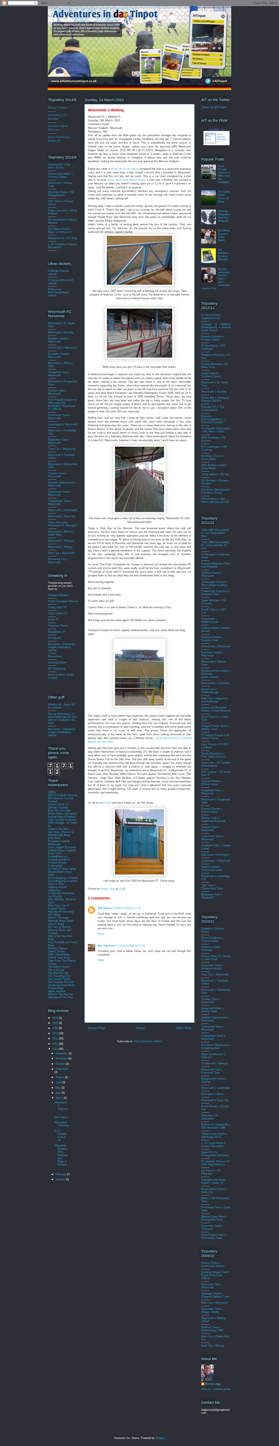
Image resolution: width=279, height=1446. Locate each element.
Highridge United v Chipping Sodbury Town (215, 1295)
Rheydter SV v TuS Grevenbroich (212, 408)
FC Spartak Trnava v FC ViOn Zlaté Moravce (215, 1163)
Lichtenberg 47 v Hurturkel (57, 116)
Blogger (159, 1437)
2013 (55, 1033)
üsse (62, 173)
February (61, 1174)
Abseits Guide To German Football (58, 806)
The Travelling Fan (59, 975)
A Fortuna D (55, 280)
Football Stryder (57, 862)
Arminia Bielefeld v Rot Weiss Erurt (214, 366)
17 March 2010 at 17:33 (131, 945)
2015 (55, 1022)
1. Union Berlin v (213, 1144)
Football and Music (59, 859)
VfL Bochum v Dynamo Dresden (224, 254)
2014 (55, 1028)
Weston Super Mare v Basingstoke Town (214, 1218)
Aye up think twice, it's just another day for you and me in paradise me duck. (62, 718)
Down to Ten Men (58, 828)
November (62, 1058)
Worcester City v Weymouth (58, 561)
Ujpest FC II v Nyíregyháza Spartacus (215, 1154)
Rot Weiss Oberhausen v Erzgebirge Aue (216, 1046)
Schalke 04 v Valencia (214, 1063)
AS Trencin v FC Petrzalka (211, 1172)
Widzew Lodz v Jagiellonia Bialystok (213, 819)
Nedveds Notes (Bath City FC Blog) (60, 922)
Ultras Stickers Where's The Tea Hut (60, 993)
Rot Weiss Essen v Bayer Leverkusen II (60, 230)
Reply (101, 933)
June (59, 1082)
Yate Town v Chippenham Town (212, 887)
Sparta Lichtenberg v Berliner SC (59, 138)
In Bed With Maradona (61, 893)
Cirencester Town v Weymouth (59, 417)
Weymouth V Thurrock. (61, 1107)
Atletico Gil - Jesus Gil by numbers (61, 706)
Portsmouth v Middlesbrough (209, 620)
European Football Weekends (58, 843)
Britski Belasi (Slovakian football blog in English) (62, 815)
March (60, 1097)
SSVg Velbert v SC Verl (215, 474)
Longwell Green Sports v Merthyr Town (215, 727)
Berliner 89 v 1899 (215, 1126)
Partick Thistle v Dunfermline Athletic (213, 1264)
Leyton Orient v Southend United (211, 375)
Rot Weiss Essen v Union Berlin (224, 235)
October (61, 1063)
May (58, 1087)
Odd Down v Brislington (215, 854)
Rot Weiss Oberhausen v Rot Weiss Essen (216, 491)
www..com (216, 129)
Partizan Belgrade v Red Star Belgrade (224, 216)
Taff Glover (104, 908)
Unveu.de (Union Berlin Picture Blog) (61, 987)
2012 (55, 1038)
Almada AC (54, 637)
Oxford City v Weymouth (62, 347)
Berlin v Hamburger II (214, 1135)
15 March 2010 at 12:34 (127, 908)
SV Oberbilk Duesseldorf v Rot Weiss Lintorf (215, 430)
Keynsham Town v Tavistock (212, 1227)
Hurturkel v (58, 127)
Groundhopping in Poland (63, 877)
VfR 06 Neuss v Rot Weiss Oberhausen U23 (215, 500)
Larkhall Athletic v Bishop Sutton (211, 783)
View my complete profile (216, 1389)
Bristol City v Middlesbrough (209, 691)
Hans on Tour (56, 884)
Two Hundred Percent (60, 982)
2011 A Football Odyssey (62, 795)
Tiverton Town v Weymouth (57, 475)
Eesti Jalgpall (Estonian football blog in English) (62, 849)
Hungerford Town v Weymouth (59, 374)
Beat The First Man (59, 810)
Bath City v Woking (212, 1345)
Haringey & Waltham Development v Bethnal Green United (216, 327)
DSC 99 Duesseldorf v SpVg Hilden (214, 467)
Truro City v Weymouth (61, 448)
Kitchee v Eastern (57, 107)
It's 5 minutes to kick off (61, 1135)
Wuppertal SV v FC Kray (62, 238)
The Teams (61, 1117)
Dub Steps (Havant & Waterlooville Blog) (60, 833)
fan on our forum (125, 168)
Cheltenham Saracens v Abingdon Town (215, 593)
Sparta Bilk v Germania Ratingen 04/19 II (215, 399)
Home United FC (58, 613)
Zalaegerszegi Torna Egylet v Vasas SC (213, 1181)
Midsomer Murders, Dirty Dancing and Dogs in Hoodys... (61, 1156)
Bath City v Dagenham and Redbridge (214, 700)
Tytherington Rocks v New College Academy (214, 583)
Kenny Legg (212, 1383)
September (62, 1068)
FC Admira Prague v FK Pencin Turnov (215, 737)
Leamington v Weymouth (62, 424)
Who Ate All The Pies (60, 997)
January (61, 1179)
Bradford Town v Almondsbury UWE (212, 1329)
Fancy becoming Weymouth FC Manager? (62, 524)
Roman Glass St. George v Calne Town (216, 958)
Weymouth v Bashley (60, 332)
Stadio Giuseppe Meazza (63, 601)
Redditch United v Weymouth (58, 340)
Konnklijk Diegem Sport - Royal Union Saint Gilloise (216, 1275)
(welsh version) (210, 676)
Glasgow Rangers (58, 595)
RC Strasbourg (56, 668)
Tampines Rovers (58, 625)
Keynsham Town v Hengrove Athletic (212, 967)
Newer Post (96, 1028)
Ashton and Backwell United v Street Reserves (216, 709)
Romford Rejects (58, 948)
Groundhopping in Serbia (62, 881)
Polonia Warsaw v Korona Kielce (211, 810)
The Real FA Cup (58, 972)
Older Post (183, 1028)
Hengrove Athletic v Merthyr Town (212, 1010)
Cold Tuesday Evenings (62, 819)
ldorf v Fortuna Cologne (60, 175)
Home (140, 1028)
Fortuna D (54, 173)
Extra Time (54, 853)
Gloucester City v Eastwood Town (211, 1071)
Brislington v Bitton (212, 1094)
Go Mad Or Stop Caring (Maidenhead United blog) (62, 871)
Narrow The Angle (58, 917)
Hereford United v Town (211, 639)
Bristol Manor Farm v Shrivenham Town (213, 1236)
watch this (105, 802)
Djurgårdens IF (56, 631)
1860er (52, 792)
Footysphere (55, 865)
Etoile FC (53, 619)
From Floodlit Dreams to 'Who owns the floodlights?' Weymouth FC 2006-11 (62, 404)
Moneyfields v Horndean (215, 683)
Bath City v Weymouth (61, 553)
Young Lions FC (57, 607)
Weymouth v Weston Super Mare (60, 533)
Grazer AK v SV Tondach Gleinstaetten (216, 764)
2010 (55, 1048)
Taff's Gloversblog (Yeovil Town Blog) (59, 956)
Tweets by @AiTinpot (214, 107)
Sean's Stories (56, 951)
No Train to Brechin (59, 926)
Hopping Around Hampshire (57, 889)
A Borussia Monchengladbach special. (58, 292)
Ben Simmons (107, 945)
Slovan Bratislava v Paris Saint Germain (213, 755)
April (59, 1092)
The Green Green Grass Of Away (224, 196)
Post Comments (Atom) (148, 1041)
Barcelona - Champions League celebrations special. (62, 647)
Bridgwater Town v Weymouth (59, 441)
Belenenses (55, 656)
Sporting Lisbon (57, 662)
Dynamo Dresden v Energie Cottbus (212, 338)
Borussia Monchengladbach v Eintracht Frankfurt (213, 419)
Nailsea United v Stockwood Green (211, 868)
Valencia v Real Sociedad (210, 948)
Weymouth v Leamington (62, 510)
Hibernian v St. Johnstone (210, 1117)
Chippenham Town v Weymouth (60, 502)
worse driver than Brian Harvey (126, 179)
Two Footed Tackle (59, 979)
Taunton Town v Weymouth (57, 392)
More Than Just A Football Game (58, 907)
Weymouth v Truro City (61, 516)
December (62, 1053)
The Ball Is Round (58, 966)
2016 (55, 1017)
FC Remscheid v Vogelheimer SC (211, 317)
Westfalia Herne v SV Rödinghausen (61, 194)
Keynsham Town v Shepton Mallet (212, 1310)
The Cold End (56, 969)
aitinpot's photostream (222, 139)
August (60, 1077)
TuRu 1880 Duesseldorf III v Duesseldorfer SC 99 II (215, 545)
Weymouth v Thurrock (61, 540)
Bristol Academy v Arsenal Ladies (212, 939)
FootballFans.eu (57, 856)
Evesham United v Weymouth (59, 355)
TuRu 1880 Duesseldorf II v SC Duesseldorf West (215, 533)
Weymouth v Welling (60, 546)
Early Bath (54, 838)
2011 (55, 1043)
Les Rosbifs (55, 896)
